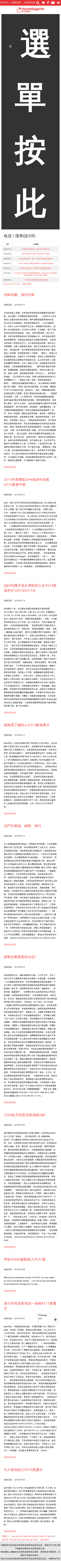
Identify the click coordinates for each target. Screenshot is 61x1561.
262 (11, 1539)
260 (4, 1539)
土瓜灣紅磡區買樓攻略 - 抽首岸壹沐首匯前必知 (36, 249)
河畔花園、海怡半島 (19, 294)
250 (17, 1536)
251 (21, 1536)
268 (35, 1539)
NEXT (29, 284)
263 (15, 1539)
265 (23, 1539)
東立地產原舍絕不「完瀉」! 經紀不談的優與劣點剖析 (35, 259)
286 (42, 1539)
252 (25, 1536)
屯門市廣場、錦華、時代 (22, 825)
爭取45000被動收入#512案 (25, 1259)
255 (37, 1536)
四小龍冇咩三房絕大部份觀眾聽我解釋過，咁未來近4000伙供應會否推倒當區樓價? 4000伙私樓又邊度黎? (35, 274)
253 (29, 1536)
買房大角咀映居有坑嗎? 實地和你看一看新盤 (36, 254)
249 (13, 1536)
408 (24, 284)
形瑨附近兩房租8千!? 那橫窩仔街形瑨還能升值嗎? (36, 268)
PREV (4, 1536)
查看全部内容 (10, 466)
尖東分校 (5, 2)
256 (41, 1536)
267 (31, 1539)
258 (49, 1536)
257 (45, 1536)
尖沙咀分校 (19, 2)
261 (8, 1539)
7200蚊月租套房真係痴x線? (25, 1114)
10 (18, 284)
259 (53, 1536)
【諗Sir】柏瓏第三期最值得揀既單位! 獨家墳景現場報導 (35, 263)
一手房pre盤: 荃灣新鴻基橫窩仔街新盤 (36, 280)
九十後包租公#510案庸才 (23, 1469)
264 (19, 1539)
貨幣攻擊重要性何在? (20, 957)
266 (27, 1539)
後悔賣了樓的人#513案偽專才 (27, 725)
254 (33, 1536)
